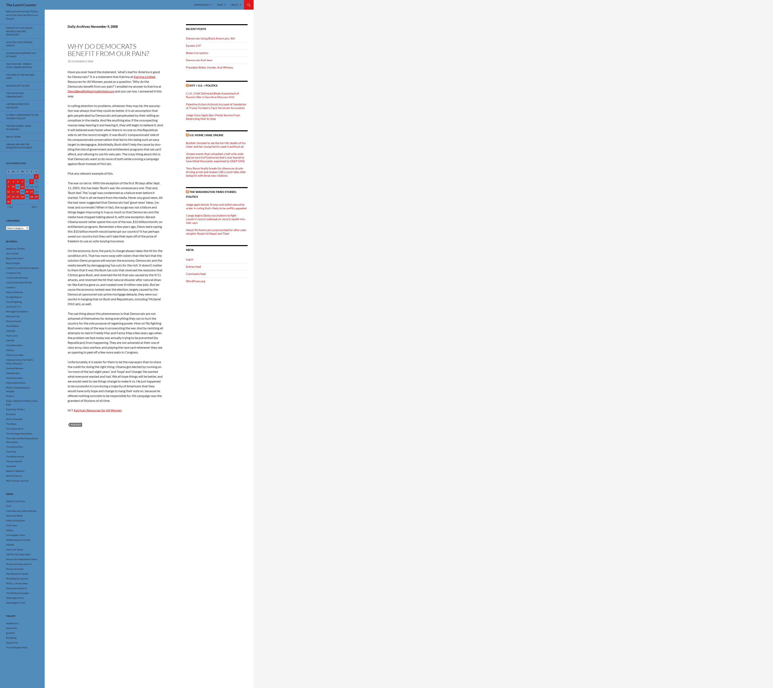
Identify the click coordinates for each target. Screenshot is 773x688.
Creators (10, 287)
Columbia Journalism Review (21, 510)
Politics (76, 424)
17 (13, 191)
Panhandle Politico (16, 382)
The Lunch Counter (21, 5)
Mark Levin (12, 335)
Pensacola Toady (15, 568)
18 (17, 191)
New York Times (14, 549)
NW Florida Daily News (18, 554)
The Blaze (11, 423)
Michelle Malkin (14, 345)
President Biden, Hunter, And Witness (209, 67)
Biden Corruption (197, 53)
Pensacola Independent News (21, 559)
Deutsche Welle (14, 515)
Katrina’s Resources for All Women (98, 410)
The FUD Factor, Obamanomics (15, 95)
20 (27, 191)
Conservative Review (17, 277)
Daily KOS (11, 628)
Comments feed (196, 274)
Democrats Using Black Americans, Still (210, 38)
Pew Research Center (17, 573)
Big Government (14, 258)
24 (13, 196)
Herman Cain (13, 316)
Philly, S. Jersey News (17, 583)
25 (17, 196)
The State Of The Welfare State (20, 77)
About (235, 4)
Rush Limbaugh (14, 419)
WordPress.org (195, 281)
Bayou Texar (13, 136)
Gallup (9, 530)
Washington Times (15, 602)
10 (13, 186)
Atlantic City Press (15, 501)
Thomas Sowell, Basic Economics (19, 127)
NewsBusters (13, 373)
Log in (189, 259)
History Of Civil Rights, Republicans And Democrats (19, 31)
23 (8, 196)
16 (8, 191)
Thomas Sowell (14, 461)
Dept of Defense (14, 292)
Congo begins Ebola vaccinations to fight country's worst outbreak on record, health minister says (216, 219)
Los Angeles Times (15, 535)
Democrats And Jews (199, 60)
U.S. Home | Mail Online (206, 135)
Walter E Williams (15, 470)
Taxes (220, 4)
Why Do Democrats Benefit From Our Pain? (108, 50)
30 (8, 201)
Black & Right (13, 263)
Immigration (201, 4)
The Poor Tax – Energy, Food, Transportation (19, 66)
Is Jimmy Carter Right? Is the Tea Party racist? (22, 117)
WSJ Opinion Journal (17, 480)
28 (31, 196)
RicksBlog (11, 637)
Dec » (35, 206)
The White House (15, 456)
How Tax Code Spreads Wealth (19, 44)
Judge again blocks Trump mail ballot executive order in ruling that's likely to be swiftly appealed (216, 206)
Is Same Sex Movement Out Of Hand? (21, 55)
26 (22, 196)
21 (31, 191)
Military (10, 350)
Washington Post (15, 597)
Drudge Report (14, 296)
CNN (8, 506)
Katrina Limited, (145, 77)
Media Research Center (18, 539)
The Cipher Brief (14, 428)
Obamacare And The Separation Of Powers (19, 146)
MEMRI (10, 340)
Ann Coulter (12, 253)
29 (36, 196)
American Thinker (15, 248)
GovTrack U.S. (13, 306)
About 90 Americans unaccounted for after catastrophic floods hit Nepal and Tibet (216, 231)
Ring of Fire (12, 642)
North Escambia (14, 377)
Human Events (13, 321)
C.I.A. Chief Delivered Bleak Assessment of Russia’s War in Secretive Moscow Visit (212, 95)
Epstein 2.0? (193, 45)
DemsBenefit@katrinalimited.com (91, 91)
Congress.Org (13, 272)
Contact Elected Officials (19, 282)
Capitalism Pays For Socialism (17, 106)
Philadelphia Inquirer (17, 578)
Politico (10, 396)
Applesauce (12, 623)
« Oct (10, 206)
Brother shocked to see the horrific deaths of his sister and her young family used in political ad (216, 144)
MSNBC (10, 544)
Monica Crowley (14, 354)
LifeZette (10, 330)
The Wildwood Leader (17, 593)
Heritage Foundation (17, 311)
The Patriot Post (14, 446)
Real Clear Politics (15, 409)
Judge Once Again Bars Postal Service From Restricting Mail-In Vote (213, 116)
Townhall (11, 466)
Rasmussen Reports (16, 588)
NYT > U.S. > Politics (203, 85)
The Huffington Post (16, 647)
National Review (14, 368)
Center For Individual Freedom (22, 267)
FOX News (11, 525)
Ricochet (11, 414)
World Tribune (14, 475)
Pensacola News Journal (18, 564)
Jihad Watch (12, 325)
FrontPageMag (14, 301)
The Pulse (11, 451)
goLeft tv (10, 632)
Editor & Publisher (15, 520)
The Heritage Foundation (19, 433)
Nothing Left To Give (18, 85)
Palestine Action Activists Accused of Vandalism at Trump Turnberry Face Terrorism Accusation (216, 106)
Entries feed (193, 266)
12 (22, 186)
